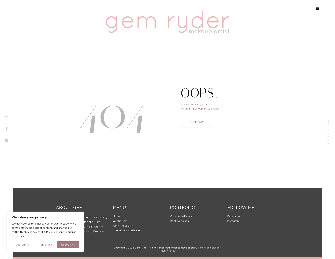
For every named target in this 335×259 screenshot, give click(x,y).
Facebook (233, 216)
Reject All (45, 245)
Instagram (233, 221)
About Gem (120, 221)
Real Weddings (179, 221)
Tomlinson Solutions (209, 248)
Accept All (68, 245)
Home (117, 216)
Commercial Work (181, 216)
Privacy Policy (167, 251)
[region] (45, 232)
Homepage (197, 122)
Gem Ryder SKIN (123, 226)
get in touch (328, 132)
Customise (23, 245)
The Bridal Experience (126, 230)
